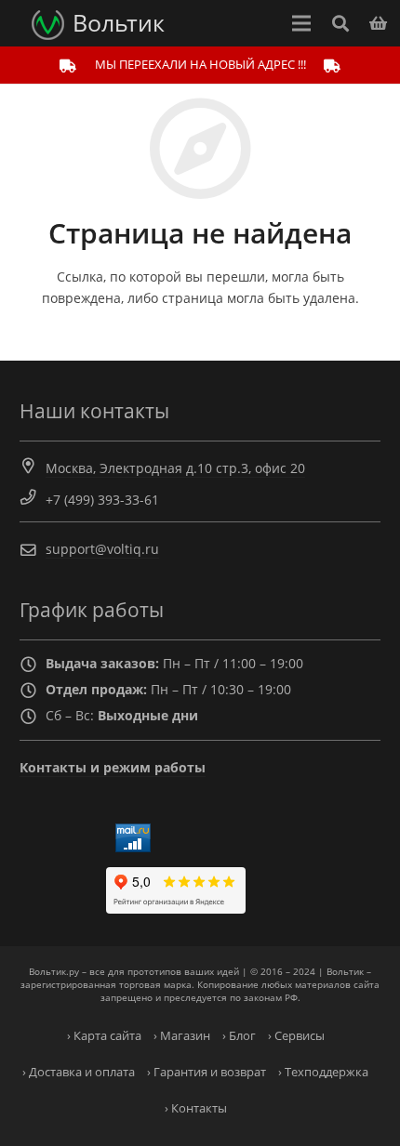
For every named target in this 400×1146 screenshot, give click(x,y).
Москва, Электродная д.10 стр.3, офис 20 (175, 468)
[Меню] (301, 23)
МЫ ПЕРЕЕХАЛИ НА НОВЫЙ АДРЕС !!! (200, 64)
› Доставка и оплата (78, 1072)
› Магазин (181, 1036)
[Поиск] (339, 23)
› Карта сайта (104, 1036)
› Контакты (196, 1108)
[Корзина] (378, 23)
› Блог (239, 1036)
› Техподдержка (323, 1072)
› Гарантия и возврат (206, 1072)
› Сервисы (296, 1036)
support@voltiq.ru (102, 549)
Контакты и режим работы (113, 767)
